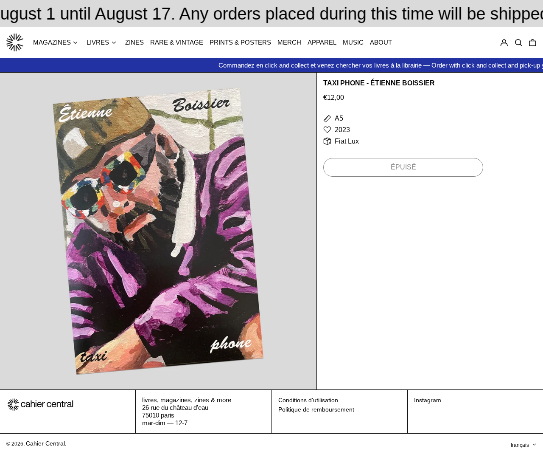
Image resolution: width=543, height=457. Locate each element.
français (520, 445)
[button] (533, 43)
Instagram (427, 400)
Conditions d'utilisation (308, 400)
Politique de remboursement (316, 409)
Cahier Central (45, 443)
